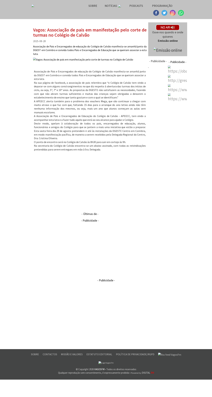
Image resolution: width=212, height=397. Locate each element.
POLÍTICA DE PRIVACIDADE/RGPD (135, 354)
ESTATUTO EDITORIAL (99, 354)
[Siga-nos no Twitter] (173, 12)
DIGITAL (142, 372)
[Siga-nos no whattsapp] (181, 12)
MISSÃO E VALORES (72, 354)
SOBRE (35, 354)
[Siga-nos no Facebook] (156, 12)
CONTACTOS (50, 354)
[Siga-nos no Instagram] (164, 12)
